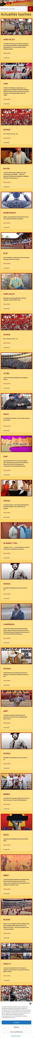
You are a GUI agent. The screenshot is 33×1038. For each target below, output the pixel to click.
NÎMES (6, 875)
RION (5, 253)
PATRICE (6, 130)
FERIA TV (7, 964)
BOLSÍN (6, 169)
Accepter (16, 1022)
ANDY (5, 711)
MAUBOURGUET (9, 213)
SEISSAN (7, 669)
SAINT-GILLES (9, 40)
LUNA (5, 84)
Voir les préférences (16, 1032)
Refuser (16, 1027)
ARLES (6, 414)
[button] (30, 1003)
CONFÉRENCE (8, 624)
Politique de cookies (15, 1035)
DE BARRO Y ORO (10, 543)
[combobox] (14, 9)
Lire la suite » (7, 53)
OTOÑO (6, 373)
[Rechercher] (30, 9)
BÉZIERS (6, 920)
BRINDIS (6, 794)
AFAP (5, 457)
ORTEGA (6, 501)
